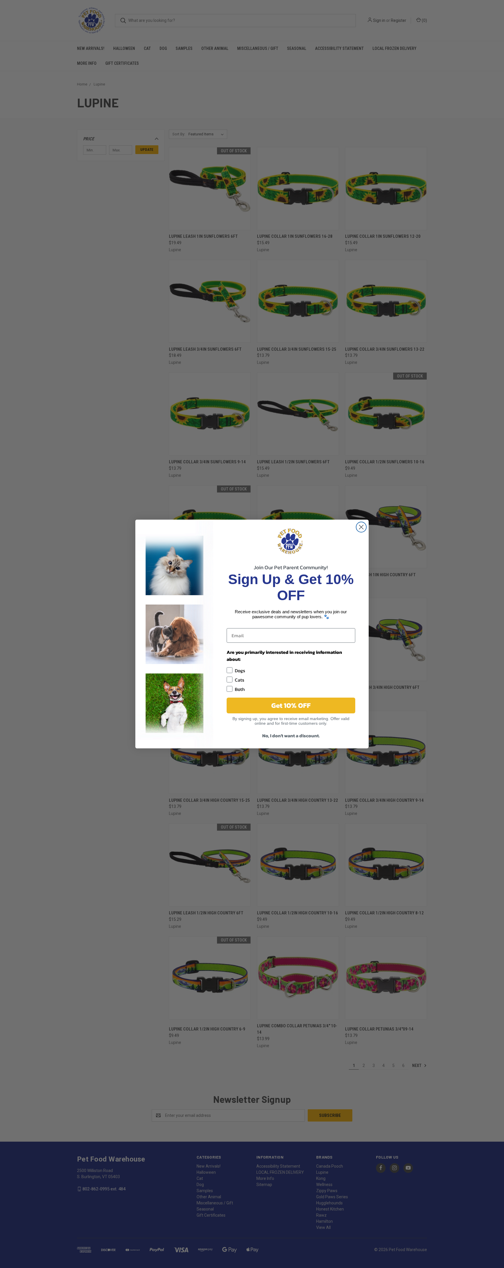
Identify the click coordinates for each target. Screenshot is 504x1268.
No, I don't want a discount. (291, 735)
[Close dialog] (361, 527)
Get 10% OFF (291, 705)
